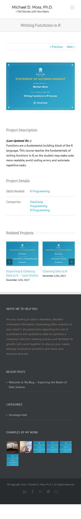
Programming (38, 206)
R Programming (40, 191)
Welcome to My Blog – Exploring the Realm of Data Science (38, 384)
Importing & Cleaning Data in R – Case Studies (22, 273)
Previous (57, 47)
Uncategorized (18, 415)
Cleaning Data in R (55, 271)
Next (70, 47)
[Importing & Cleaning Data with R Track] (52, 447)
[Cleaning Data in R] (12, 460)
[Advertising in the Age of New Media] (26, 447)
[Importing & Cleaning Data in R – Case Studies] (65, 447)
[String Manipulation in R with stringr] (39, 447)
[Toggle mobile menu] (72, 7)
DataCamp (36, 202)
